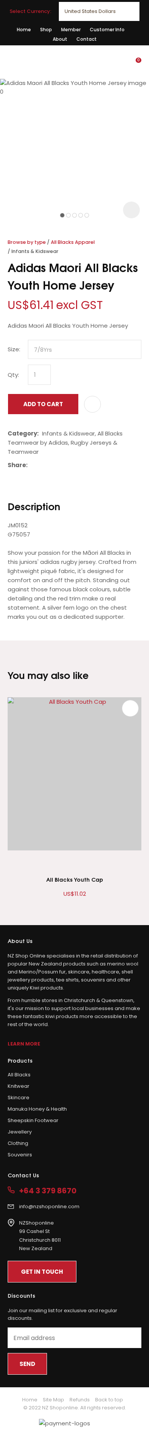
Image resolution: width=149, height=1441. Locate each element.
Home (24, 29)
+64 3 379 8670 (47, 1190)
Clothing (18, 1143)
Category (22, 433)
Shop (46, 29)
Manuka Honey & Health (37, 1109)
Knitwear (18, 1086)
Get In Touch (42, 1272)
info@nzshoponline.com (49, 1206)
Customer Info (107, 29)
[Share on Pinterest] (66, 465)
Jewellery (20, 1132)
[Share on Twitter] (42, 465)
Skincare (18, 1097)
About (60, 39)
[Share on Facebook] (32, 465)
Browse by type (27, 242)
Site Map (53, 1399)
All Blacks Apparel (73, 242)
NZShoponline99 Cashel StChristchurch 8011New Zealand (40, 1235)
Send (27, 1364)
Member (71, 29)
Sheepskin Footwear (33, 1120)
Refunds (80, 1399)
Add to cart (43, 404)
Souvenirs (20, 1155)
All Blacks (19, 1075)
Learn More (24, 1043)
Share (17, 465)
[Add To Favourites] (92, 404)
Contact (86, 39)
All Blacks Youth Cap (74, 879)
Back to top (109, 1399)
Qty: (13, 375)
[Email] (54, 465)
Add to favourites (130, 708)
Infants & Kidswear (34, 251)
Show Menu (12, 62)
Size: (14, 349)
